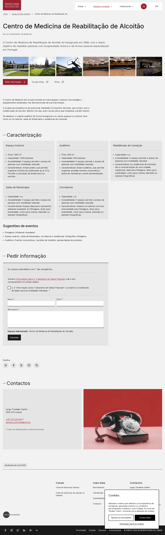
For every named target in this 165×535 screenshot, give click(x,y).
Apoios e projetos (101, 6)
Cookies (92, 530)
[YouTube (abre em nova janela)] (30, 530)
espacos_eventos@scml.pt (18, 422)
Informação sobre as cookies (132, 524)
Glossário (102, 530)
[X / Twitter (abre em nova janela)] (18, 530)
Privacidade (81, 530)
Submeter (14, 337)
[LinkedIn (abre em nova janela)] (24, 530)
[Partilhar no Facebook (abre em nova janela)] (13, 365)
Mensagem (13, 309)
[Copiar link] (37, 365)
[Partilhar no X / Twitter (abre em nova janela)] (21, 365)
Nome (11, 299)
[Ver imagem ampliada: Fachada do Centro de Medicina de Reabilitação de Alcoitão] (16, 66)
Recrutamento (98, 487)
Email (60, 299)
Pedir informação (13, 82)
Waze (57, 82)
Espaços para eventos (21, 14)
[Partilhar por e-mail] (29, 365)
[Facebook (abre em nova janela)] (5, 530)
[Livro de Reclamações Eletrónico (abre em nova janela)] (11, 514)
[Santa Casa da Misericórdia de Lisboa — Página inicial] (12, 5)
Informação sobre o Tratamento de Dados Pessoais (40, 279)
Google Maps (38, 82)
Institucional (125, 6)
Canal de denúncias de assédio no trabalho (70, 494)
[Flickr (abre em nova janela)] (36, 530)
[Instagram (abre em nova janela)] (11, 530)
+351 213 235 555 (14, 419)
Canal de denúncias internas (67, 487)
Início (5, 14)
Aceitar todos (145, 518)
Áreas (80, 6)
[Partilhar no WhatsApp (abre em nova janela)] (6, 365)
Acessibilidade (115, 530)
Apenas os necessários (121, 518)
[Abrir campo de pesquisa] (144, 6)
